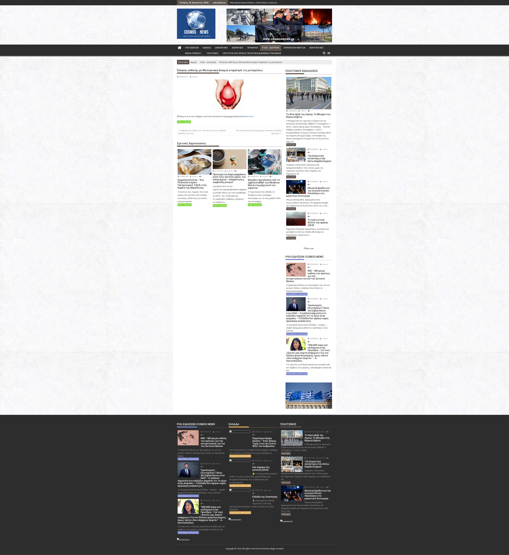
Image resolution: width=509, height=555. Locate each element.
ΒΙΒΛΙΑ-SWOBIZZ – (194, 53)
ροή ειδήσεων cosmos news (297, 294)
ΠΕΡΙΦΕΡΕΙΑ (252, 48)
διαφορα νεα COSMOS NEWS (240, 456)
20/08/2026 (254, 176)
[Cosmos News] (179, 47)
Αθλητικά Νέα (316, 48)
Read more (249, 116)
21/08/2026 (218, 171)
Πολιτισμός (212, 53)
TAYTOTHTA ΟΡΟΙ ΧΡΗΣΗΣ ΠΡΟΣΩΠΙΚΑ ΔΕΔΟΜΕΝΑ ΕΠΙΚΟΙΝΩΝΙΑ (252, 53)
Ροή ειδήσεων (192, 48)
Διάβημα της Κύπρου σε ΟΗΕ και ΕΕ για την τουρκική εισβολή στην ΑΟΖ (202, 132)
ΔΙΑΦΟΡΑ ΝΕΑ (221, 48)
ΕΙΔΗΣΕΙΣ (207, 48)
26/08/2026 (292, 111)
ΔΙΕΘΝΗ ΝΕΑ (237, 48)
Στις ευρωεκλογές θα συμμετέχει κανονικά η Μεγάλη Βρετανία (259, 132)
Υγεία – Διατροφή (270, 48)
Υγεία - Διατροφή (184, 122)
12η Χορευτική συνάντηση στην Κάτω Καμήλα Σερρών (255, 2)
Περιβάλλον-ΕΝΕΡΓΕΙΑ (294, 48)
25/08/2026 (183, 176)
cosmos (195, 77)
